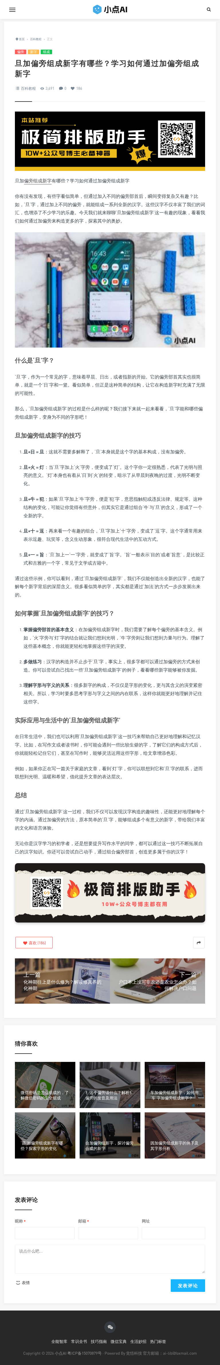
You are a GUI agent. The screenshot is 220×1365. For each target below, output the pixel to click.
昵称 (20, 1221)
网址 (146, 1220)
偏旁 (20, 52)
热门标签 (158, 1341)
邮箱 (83, 1221)
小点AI (61, 1353)
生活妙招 (138, 1341)
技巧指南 (99, 1341)
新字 (33, 52)
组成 (46, 52)
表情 (25, 1282)
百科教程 (28, 88)
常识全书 (79, 1341)
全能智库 (59, 1341)
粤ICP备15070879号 (84, 1353)
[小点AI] (110, 9)
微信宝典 (119, 1341)
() (37, 942)
